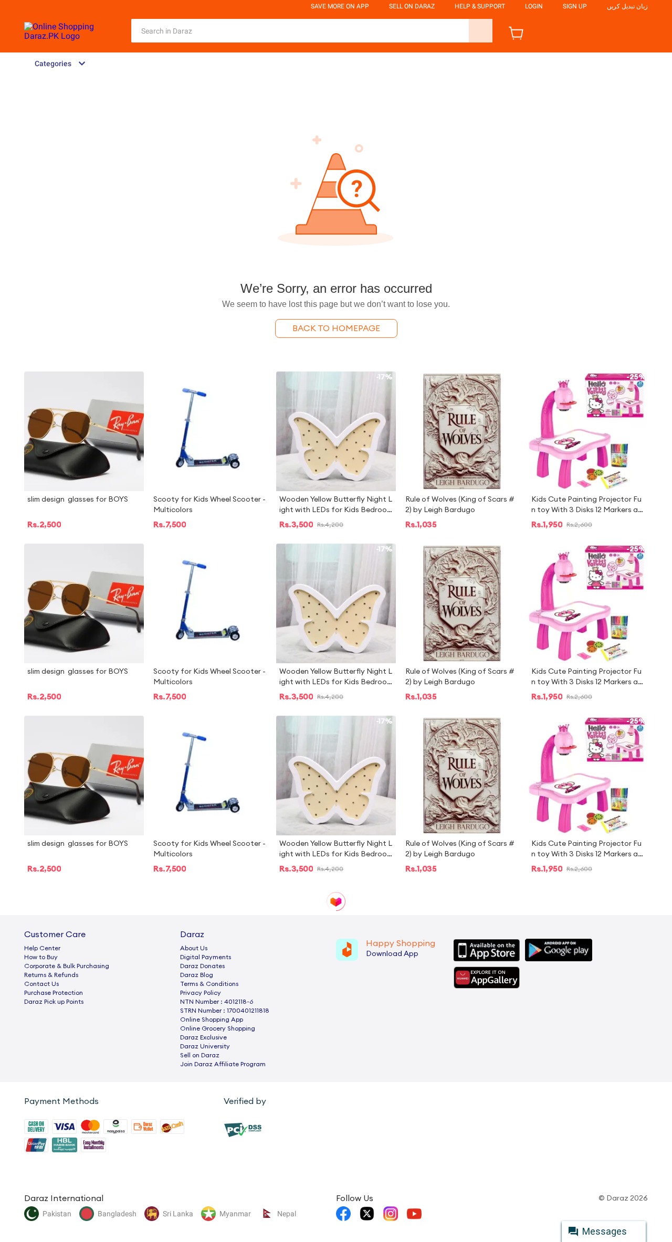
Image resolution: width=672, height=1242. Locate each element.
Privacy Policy (200, 993)
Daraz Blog (196, 975)
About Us (193, 948)
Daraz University (205, 1046)
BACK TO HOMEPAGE (336, 328)
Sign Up (575, 6)
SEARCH (480, 31)
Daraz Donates (202, 966)
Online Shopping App (211, 1019)
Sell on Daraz (199, 1055)
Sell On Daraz (412, 6)
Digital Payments (205, 957)
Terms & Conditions (209, 984)
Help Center (42, 948)
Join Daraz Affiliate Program (223, 1064)
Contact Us (41, 984)
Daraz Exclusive (203, 1037)
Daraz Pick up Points (53, 1002)
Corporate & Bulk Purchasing (66, 966)
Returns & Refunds (51, 975)
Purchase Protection (53, 993)
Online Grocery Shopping (217, 1028)
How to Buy (41, 957)
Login (534, 6)
